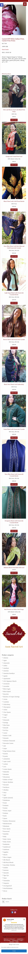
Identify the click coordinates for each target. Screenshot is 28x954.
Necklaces (6, 787)
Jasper (5, 748)
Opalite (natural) (8, 797)
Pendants (5, 805)
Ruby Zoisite (7, 841)
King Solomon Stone (9, 751)
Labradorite (6, 759)
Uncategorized (7, 886)
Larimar (5, 764)
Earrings (5, 722)
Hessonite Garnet (8, 743)
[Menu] (25, 4)
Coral (4, 717)
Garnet (5, 733)
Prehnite (5, 813)
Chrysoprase (6, 707)
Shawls (5, 854)
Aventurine (6, 683)
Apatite (5, 676)
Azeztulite (6, 686)
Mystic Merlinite (8, 782)
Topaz (5, 878)
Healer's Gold (7, 735)
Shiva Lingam (7, 857)
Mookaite (6, 774)
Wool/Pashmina (7, 888)
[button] (1, 5)
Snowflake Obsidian (9, 865)
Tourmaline (6, 880)
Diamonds (6, 720)
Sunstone (6, 870)
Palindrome (6, 800)
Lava (4, 766)
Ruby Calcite (7, 839)
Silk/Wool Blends (8, 862)
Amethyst (6, 668)
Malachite (6, 772)
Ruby (4, 836)
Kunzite (5, 753)
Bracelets (6, 694)
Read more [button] (14, 930)
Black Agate (6, 689)
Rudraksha (6, 844)
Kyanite (5, 756)
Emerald (5, 728)
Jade (4, 746)
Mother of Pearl (7, 779)
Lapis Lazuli (6, 761)
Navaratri (6, 785)
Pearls (5, 803)
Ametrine (6, 671)
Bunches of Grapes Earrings (11, 696)
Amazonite (6, 663)
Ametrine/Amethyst (9, 673)
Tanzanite (6, 873)
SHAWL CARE (14, 942)
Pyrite (5, 816)
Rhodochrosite (7, 823)
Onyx (4, 792)
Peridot (5, 808)
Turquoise (6, 883)
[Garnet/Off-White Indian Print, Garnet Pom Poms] (14, 20)
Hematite (6, 738)
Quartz (5, 818)
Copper (5, 715)
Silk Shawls (6, 860)
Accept (14, 950)
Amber (5, 665)
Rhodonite (6, 826)
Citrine (5, 709)
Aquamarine (6, 678)
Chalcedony (6, 704)
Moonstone (6, 777)
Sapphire (5, 852)
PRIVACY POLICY (9, 939)
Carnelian (6, 702)
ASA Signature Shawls (9, 681)
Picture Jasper (7, 810)
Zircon (5, 891)
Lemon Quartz (7, 769)
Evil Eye (5, 730)
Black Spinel (7, 691)
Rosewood (6, 831)
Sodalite (5, 867)
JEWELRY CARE (17, 940)
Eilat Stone (6, 725)
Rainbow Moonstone (9, 821)
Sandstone (6, 849)
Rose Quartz (6, 829)
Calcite (5, 699)
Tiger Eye (6, 875)
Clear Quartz (7, 712)
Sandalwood (6, 847)
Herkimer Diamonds (9, 740)
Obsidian (5, 790)
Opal (4, 795)
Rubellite (6, 834)
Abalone (5, 658)
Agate (5, 660)
